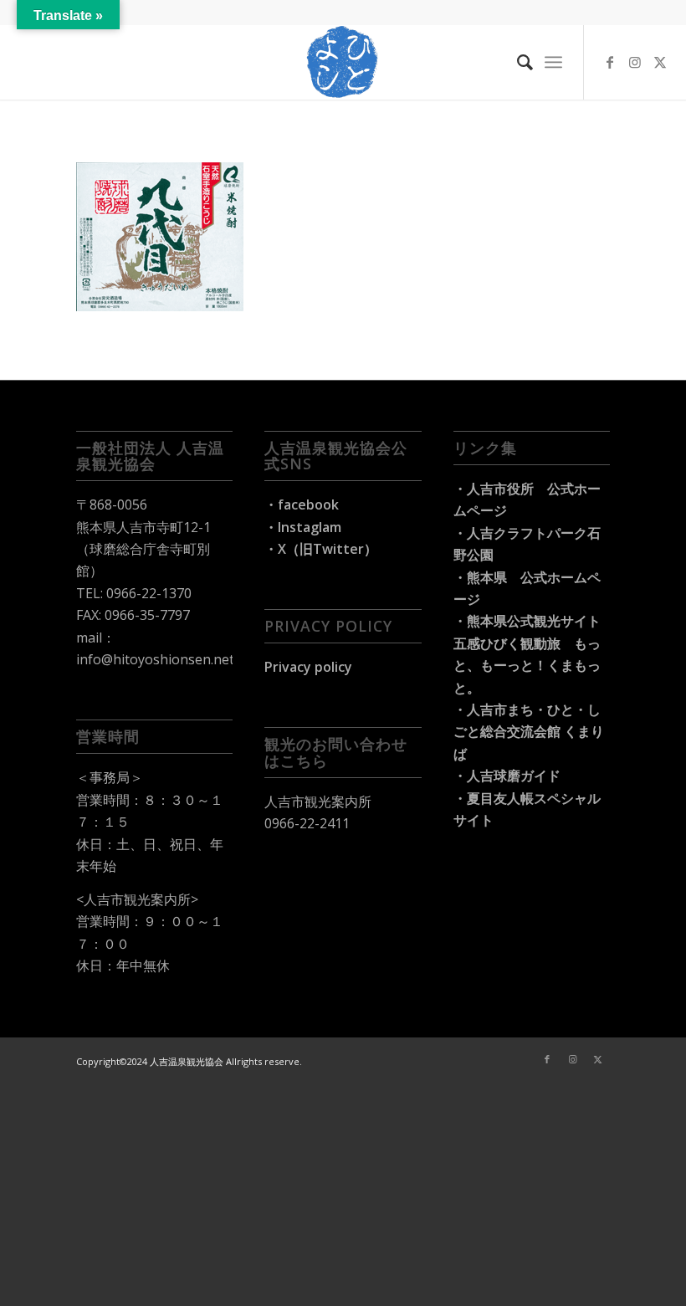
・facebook (301, 504)
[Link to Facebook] (609, 61)
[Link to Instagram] (635, 61)
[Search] (516, 62)
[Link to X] (660, 61)
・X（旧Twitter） (320, 549)
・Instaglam (302, 527)
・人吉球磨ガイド (507, 775)
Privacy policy (308, 667)
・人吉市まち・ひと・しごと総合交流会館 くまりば (528, 731)
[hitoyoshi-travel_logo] (343, 62)
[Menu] (553, 62)
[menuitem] (516, 62)
